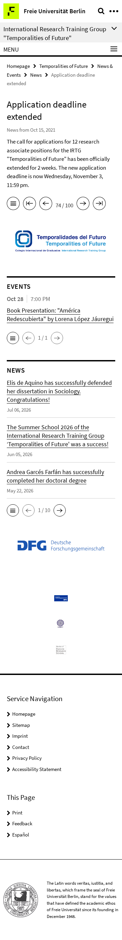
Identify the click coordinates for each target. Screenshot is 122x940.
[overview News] (13, 205)
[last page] (99, 205)
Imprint (20, 736)
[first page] (29, 205)
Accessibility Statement (36, 769)
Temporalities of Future (63, 66)
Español (20, 834)
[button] (13, 338)
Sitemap (21, 725)
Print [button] (17, 812)
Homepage (18, 66)
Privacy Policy (27, 758)
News (36, 75)
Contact (20, 747)
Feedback (22, 823)
